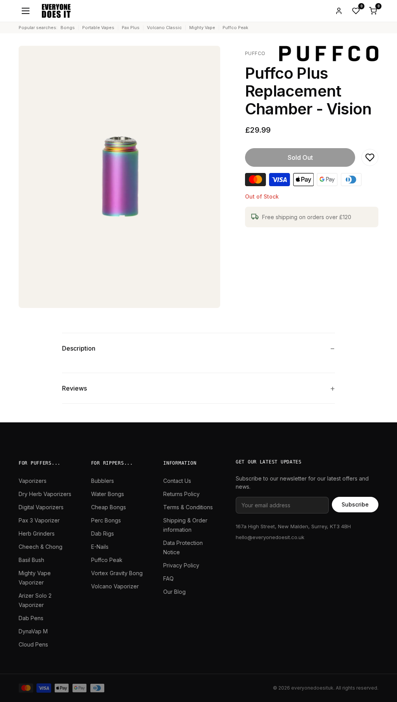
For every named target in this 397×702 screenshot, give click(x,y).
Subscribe (355, 504)
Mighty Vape (202, 27)
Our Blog (174, 591)
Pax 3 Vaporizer (39, 520)
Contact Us (177, 480)
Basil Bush (31, 560)
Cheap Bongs (108, 507)
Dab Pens (31, 618)
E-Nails (100, 546)
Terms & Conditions (188, 507)
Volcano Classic (164, 27)
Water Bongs (107, 494)
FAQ (168, 578)
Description (78, 348)
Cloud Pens (33, 644)
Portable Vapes (98, 27)
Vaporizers (33, 480)
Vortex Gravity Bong (117, 573)
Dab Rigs (102, 533)
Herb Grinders (37, 533)
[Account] (338, 10)
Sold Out (300, 157)
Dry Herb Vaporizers (45, 494)
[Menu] (26, 11)
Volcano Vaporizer (115, 586)
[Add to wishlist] (369, 157)
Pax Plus (131, 27)
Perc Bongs (106, 520)
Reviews (74, 388)
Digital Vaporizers (41, 507)
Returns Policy (181, 494)
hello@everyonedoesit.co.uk (270, 537)
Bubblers (102, 480)
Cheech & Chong (40, 546)
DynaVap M (33, 631)
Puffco (255, 53)
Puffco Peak (235, 27)
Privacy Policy (181, 565)
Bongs (67, 27)
